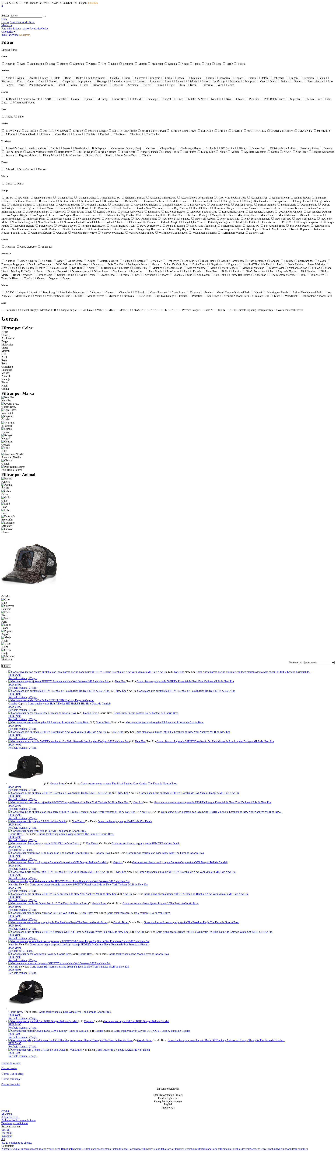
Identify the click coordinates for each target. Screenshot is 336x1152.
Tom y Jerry (317, 274)
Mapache (235, 81)
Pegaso (9, 84)
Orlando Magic (169, 222)
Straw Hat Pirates (240, 274)
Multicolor (157, 63)
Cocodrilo (224, 77)
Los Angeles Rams (69, 215)
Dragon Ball (258, 148)
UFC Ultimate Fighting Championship (252, 309)
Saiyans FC (253, 225)
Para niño (6, 28)
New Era (15, 22)
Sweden (254, 1148)
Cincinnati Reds (45, 204)
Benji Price (173, 260)
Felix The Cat (115, 264)
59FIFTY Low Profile (125, 130)
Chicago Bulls (280, 201)
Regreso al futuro (28, 155)
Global (131, 1148)
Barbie (54, 148)
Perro (21, 84)
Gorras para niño (10, 1084)
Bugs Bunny (209, 260)
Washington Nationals (204, 232)
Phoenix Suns (269, 222)
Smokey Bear (261, 295)
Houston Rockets (270, 208)
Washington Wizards (233, 232)
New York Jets (283, 218)
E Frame (45, 134)
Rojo (208, 63)
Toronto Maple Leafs (274, 229)
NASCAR (139, 309)
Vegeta (40, 278)
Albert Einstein (28, 260)
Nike (228, 99)
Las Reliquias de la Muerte (114, 267)
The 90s (90, 134)
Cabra (127, 77)
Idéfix (280, 264)
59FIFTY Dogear (97, 130)
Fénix (322, 77)
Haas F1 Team (201, 208)
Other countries (299, 1148)
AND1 (48, 99)
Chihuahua (195, 77)
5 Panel (10, 169)
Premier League (190, 309)
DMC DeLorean (65, 264)
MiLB (100, 309)
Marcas (6, 25)
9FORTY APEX (257, 130)
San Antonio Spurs (274, 225)
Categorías (8, 31)
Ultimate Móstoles (41, 232)
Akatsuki (10, 260)
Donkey (83, 264)
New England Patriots (88, 218)
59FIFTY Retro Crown (183, 130)
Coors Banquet (158, 292)
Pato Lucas (173, 271)
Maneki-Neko (174, 267)
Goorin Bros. (27, 22)
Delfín (264, 77)
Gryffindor (216, 264)
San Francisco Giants (24, 229)
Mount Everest (95, 295)
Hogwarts (233, 264)
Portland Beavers (67, 225)
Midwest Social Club (58, 295)
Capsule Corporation (232, 260)
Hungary (148, 1148)
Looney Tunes (170, 151)
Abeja (9, 77)
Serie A (208, 309)
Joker (41, 267)
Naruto (274, 151)
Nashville (129, 295)
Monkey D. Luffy (20, 271)
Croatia (41, 1148)
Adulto (9, 116)
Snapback (46, 246)
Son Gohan (203, 274)
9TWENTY (324, 130)
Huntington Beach (277, 292)
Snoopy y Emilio (183, 274)
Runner (77, 134)
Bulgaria (24, 1148)
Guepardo (68, 81)
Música (235, 151)
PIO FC (286, 222)
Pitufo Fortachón (256, 271)
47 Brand (11, 99)
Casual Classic (28, 134)
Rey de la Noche (287, 271)
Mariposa (250, 81)
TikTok (5, 1129)
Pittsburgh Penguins (306, 222)
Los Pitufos (190, 151)
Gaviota (53, 81)
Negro (185, 63)
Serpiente (133, 84)
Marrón (142, 63)
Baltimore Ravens (24, 201)
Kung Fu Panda (149, 151)
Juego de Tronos (107, 151)
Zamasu (66, 278)
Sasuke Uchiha (87, 274)
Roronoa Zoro (44, 274)
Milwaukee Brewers (311, 215)
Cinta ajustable (28, 246)
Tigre (171, 84)
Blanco (64, 63)
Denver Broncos (244, 204)
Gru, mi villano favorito (40, 151)
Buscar (5, 15)
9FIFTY (222, 130)
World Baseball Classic (290, 309)
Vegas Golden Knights (141, 232)
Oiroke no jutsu (80, 271)
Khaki (114, 63)
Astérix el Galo (37, 148)
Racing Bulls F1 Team (123, 225)
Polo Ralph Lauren (275, 99)
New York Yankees (48, 222)
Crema (93, 63)
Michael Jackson (298, 267)
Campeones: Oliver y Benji (126, 148)
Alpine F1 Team (43, 197)
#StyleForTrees (10, 1117)
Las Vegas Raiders (175, 211)
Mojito (78, 295)
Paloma (285, 81)
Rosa (218, 63)
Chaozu (275, 260)
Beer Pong (48, 292)
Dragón (293, 77)
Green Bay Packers (177, 208)
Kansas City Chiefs (81, 211)
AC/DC (10, 292)
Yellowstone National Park (317, 295)
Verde (229, 63)
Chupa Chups (168, 148)
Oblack (240, 99)
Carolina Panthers (154, 201)
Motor (223, 151)
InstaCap (6, 34)
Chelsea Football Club (205, 201)
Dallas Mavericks (220, 204)
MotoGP (124, 309)
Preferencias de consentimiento (18, 1120)
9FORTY (237, 130)
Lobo (204, 81)
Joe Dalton (27, 267)
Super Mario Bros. (127, 155)
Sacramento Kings (231, 225)
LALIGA (87, 309)
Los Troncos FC (93, 215)
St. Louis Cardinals (98, 229)
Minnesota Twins (36, 218)
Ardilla (33, 77)
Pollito (73, 84)
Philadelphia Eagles (218, 222)
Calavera (140, 77)
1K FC (9, 197)
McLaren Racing (197, 215)
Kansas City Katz (106, 211)
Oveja (273, 81)
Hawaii (258, 292)
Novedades (35, 28)
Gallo (30, 81)
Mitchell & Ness (197, 99)
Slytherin (150, 274)
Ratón (85, 84)
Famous (327, 148)
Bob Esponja (99, 148)
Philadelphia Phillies (246, 222)
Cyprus (49, 1148)
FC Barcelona (101, 208)
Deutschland (88, 1148)
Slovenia (245, 1148)
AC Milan (24, 197)
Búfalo (56, 77)
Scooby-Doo (93, 155)
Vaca (220, 84)
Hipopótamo (85, 81)
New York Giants (230, 218)
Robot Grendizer (72, 155)
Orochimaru (119, 271)
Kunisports (154, 211)
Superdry (295, 99)
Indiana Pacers (315, 208)
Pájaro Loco (137, 271)
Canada (33, 1148)
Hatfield (136, 99)
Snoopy (164, 274)
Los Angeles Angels (233, 211)
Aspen (22, 292)
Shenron (124, 274)
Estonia (107, 1148)
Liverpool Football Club (204, 211)
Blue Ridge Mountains (72, 292)
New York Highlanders (257, 218)
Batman (128, 260)
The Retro (120, 134)
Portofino (197, 295)
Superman (260, 274)
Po (271, 271)
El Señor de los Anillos (283, 148)
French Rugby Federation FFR (39, 309)
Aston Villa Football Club (232, 197)
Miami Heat (267, 215)
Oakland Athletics (114, 222)
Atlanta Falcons (280, 197)
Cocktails (211, 148)
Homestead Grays (223, 208)
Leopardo (128, 63)
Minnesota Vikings (61, 218)
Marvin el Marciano (253, 267)
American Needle (30, 99)
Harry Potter (64, 151)
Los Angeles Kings (16, 215)
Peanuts (10, 155)
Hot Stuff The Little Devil (258, 264)
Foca (19, 81)
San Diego (213, 295)
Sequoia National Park (236, 295)
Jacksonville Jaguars (37, 211)
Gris (104, 63)
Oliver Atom (100, 271)
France (123, 1148)
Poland (208, 1148)
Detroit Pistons (309, 204)
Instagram (6, 1135)
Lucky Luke (207, 151)
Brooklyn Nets (112, 201)
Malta (201, 1148)
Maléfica (157, 267)
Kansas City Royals (132, 211)
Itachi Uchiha (296, 264)
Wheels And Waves (23, 102)
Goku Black (199, 264)
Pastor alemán (315, 81)
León (168, 81)
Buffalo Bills (132, 201)
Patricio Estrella (192, 271)
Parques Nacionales (323, 151)
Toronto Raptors (299, 229)
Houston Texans (293, 208)
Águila (20, 77)
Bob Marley (190, 260)
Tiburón (160, 84)
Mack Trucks (23, 295)
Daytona (195, 292)
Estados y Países (309, 148)
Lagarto (141, 81)
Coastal (75, 99)
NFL (164, 309)
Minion (316, 267)
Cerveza (151, 148)
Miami (38, 295)
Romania (226, 1148)
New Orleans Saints (146, 218)
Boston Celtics (68, 201)
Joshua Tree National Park (307, 292)
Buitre (79, 77)
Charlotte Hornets (178, 201)
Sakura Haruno (66, 274)
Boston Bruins (47, 201)
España (99, 1148)
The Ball (104, 134)
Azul (22, 63)
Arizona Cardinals (135, 197)
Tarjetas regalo (21, 28)
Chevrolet (124, 292)
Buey (44, 77)
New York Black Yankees (176, 218)
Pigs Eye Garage (165, 295)
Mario (214, 267)
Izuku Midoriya (316, 264)
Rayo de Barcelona (150, 225)
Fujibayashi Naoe (137, 264)
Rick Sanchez (308, 271)
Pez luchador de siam (41, 84)
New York (145, 295)
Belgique (14, 1148)
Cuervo (252, 77)
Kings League (68, 309)
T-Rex (147, 84)
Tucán (193, 84)
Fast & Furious (14, 151)
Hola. (4, 19)
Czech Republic (62, 1148)
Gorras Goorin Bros (12, 1073)
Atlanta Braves (259, 197)
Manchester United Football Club (165, 215)
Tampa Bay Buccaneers (150, 229)
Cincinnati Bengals (21, 204)
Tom (303, 274)
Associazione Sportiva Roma (197, 197)
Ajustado (10, 246)
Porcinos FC (46, 225)
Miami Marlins (286, 215)
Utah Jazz (61, 232)
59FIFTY (78, 130)
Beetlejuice (81, 148)
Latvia (169, 1148)
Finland (115, 1148)
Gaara (155, 264)
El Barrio (84, 208)
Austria (5, 1148)
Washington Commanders (173, 232)
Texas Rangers (224, 229)
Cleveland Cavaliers (96, 204)
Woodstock (291, 295)
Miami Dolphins (246, 215)
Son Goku (220, 274)
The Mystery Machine (283, 274)
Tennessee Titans (202, 229)
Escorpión (308, 77)
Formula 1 (11, 309)
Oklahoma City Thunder (142, 222)
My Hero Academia (255, 151)
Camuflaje (78, 63)
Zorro (230, 84)
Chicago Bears (231, 201)
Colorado (140, 292)
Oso (262, 81)
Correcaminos (305, 260)
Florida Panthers (123, 208)
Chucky (289, 260)
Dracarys (97, 264)
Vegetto (53, 278)
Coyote (238, 77)
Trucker (41, 169)
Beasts (66, 148)
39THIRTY (31, 130)
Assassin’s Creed (15, 148)
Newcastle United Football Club (81, 222)
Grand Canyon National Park (233, 292)
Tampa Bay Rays (178, 229)
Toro (182, 84)
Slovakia (235, 1148)
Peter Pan (211, 271)
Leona (179, 81)
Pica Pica (254, 99)
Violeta (241, 63)
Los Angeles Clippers (290, 211)
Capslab (62, 99)
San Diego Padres (299, 225)
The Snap (136, 134)
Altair (60, 260)
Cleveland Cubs (120, 204)
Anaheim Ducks (86, 197)
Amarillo (10, 63)
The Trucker (152, 134)
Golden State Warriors (149, 208)
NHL (174, 309)
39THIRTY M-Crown (55, 130)
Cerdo (168, 77)
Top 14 (221, 309)
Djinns (88, 99)
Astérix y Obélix (109, 260)
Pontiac (183, 295)
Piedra (197, 63)
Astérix (91, 260)
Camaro (110, 292)
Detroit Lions (288, 204)
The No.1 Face (313, 99)
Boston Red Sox (90, 201)
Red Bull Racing (176, 225)
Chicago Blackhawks (255, 201)
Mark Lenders (229, 267)
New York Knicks (306, 218)
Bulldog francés (96, 77)
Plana (20, 183)
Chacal (180, 77)
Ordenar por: (296, 662)
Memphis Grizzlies (222, 215)
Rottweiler (117, 84)
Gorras (5, 22)
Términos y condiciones (14, 1123)
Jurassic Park (128, 151)
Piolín (225, 271)
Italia (163, 1148)
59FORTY (207, 130)
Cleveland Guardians (146, 204)
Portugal (216, 1148)
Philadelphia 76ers (193, 222)
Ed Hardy (102, 99)
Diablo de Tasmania (39, 264)
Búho (68, 77)
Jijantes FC (59, 211)
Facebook (6, 1132)
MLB (111, 309)
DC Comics (227, 148)
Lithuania (178, 1148)
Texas (277, 295)
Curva (9, 183)
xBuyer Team (256, 232)
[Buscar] (44, 16)
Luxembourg (190, 1148)
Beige (52, 63)
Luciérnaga (219, 81)
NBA (153, 309)
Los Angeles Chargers (261, 211)
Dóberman (278, 77)
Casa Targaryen (257, 260)
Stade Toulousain (123, 229)
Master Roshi (276, 267)
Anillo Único (75, 260)
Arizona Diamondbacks (163, 197)
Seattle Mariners (49, 229)
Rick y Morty (50, 155)
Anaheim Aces (65, 197)
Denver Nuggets (267, 204)
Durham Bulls (66, 208)
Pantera (298, 81)
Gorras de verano (10, 1063)
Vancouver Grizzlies (113, 232)
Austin (34, 292)
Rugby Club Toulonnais (203, 225)
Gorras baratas (9, 1068)
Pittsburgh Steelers (24, 225)
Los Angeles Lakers (42, 215)
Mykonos (114, 295)
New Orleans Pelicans (118, 218)
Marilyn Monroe (196, 267)
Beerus (140, 260)
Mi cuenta (24, 34)
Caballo (115, 77)
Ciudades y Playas (190, 148)
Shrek (109, 155)
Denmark (76, 1148)
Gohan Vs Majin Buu (175, 264)
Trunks (28, 278)
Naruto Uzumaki (58, 271)
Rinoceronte (100, 84)
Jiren (14, 267)
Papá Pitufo (155, 271)
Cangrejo (155, 77)
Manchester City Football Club (124, 215)
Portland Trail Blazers (93, 225)
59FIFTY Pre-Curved (153, 130)
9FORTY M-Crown (282, 130)
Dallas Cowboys (196, 204)
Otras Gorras (26, 169)
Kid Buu (76, 267)
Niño (20, 116)
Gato (41, 81)
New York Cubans (205, 218)
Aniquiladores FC (110, 197)
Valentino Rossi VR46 (84, 232)
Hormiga (102, 81)
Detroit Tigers (26, 208)
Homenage (151, 99)
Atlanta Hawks (302, 197)
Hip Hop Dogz (85, 151)
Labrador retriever (121, 81)
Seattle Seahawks (73, 229)
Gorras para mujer (11, 1078)
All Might (47, 260)
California (95, 292)
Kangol (167, 99)
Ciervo (210, 77)
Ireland (156, 1148)
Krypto (90, 267)
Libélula (192, 81)
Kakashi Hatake (58, 267)
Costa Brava (178, 292)
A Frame (10, 134)
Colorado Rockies (172, 204)
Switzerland (265, 1148)
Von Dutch (78, 821)
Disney (242, 148)
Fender (208, 292)
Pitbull (61, 84)
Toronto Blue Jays (247, 229)
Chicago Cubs (301, 201)
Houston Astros (247, 208)
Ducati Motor (46, 208)
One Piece (302, 151)
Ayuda (15, 34)
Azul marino (37, 63)
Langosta (155, 81)
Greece (139, 1148)
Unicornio (207, 84)
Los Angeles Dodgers (319, 211)
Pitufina (237, 271)
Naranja (172, 63)
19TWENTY (13, 130)
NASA (287, 151)
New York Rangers (22, 222)
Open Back (62, 134)
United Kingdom (281, 1148)
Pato (330, 81)
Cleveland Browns (69, 204)
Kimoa (179, 99)
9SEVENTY (305, 130)
